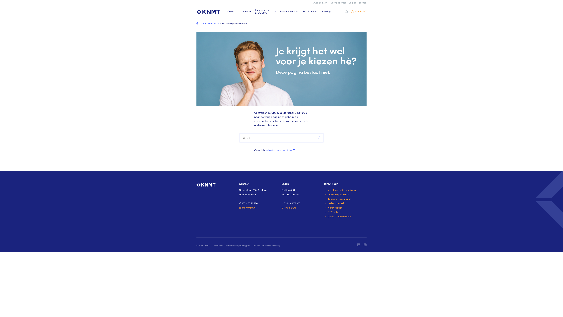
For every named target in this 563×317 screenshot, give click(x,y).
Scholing (326, 12)
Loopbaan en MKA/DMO (262, 11)
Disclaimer (218, 246)
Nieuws (230, 11)
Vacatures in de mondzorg (342, 190)
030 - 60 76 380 (292, 203)
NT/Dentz (333, 212)
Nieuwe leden (335, 208)
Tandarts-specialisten (339, 199)
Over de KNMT (321, 3)
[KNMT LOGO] (208, 12)
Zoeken (363, 3)
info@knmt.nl (248, 208)
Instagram (365, 244)
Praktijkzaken (310, 12)
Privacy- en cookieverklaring (266, 246)
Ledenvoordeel (336, 203)
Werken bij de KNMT (338, 195)
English (352, 3)
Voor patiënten (338, 3)
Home (197, 23)
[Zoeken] (346, 11)
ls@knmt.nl (290, 208)
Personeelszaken (289, 12)
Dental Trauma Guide (339, 217)
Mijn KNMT (361, 12)
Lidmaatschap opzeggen (238, 246)
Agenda (246, 12)
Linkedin (358, 244)
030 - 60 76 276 (249, 203)
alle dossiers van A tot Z (280, 150)
